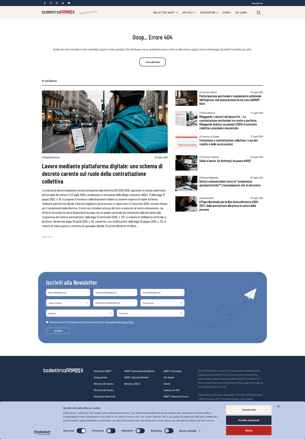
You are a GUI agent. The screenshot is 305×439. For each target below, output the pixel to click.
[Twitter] (51, 3)
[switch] (110, 430)
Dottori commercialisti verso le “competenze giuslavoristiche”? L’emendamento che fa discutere (230, 183)
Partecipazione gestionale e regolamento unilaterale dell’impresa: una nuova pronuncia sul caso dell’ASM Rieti (230, 100)
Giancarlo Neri (207, 198)
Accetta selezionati (248, 420)
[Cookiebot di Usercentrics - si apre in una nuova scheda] (42, 432)
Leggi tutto (47, 236)
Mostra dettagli (187, 430)
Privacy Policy (127, 322)
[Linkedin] (63, 3)
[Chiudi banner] (278, 406)
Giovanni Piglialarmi (209, 177)
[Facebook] (44, 3)
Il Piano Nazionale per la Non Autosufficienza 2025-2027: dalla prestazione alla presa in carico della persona (229, 205)
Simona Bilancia (208, 112)
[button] (258, 12)
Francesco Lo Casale (210, 136)
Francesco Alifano (209, 92)
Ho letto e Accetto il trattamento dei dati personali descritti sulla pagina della (92, 322)
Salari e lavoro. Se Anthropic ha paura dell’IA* (225, 161)
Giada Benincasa (52, 157)
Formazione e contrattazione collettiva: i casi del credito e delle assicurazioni (228, 142)
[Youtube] (69, 3)
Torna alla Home (152, 61)
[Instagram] (57, 3)
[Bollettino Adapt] (70, 12)
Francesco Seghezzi (210, 156)
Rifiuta (248, 430)
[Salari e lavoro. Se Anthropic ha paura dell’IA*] (186, 163)
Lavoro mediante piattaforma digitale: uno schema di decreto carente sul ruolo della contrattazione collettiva (102, 173)
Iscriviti (58, 331)
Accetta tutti (249, 409)
